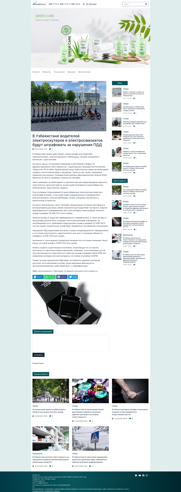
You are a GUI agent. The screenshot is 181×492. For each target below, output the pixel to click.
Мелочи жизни (84, 72)
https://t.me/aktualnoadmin (61, 485)
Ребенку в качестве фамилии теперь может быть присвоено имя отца (134, 153)
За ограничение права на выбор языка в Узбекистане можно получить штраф (135, 168)
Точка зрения (59, 72)
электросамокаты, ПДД (47, 271)
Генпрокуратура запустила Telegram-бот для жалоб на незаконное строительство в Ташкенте (133, 137)
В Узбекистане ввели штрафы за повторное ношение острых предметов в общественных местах (135, 224)
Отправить (38, 355)
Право (126, 89)
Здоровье (71, 72)
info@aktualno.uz (42, 483)
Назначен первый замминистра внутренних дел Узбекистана (134, 122)
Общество (46, 72)
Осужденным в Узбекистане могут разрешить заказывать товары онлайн (134, 108)
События (36, 72)
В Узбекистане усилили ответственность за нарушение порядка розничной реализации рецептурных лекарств (135, 240)
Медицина (128, 235)
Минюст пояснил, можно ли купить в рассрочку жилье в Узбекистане (133, 93)
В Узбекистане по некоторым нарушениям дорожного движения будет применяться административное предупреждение (134, 258)
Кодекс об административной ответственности (78, 271)
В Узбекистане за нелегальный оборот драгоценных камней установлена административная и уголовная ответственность (135, 207)
